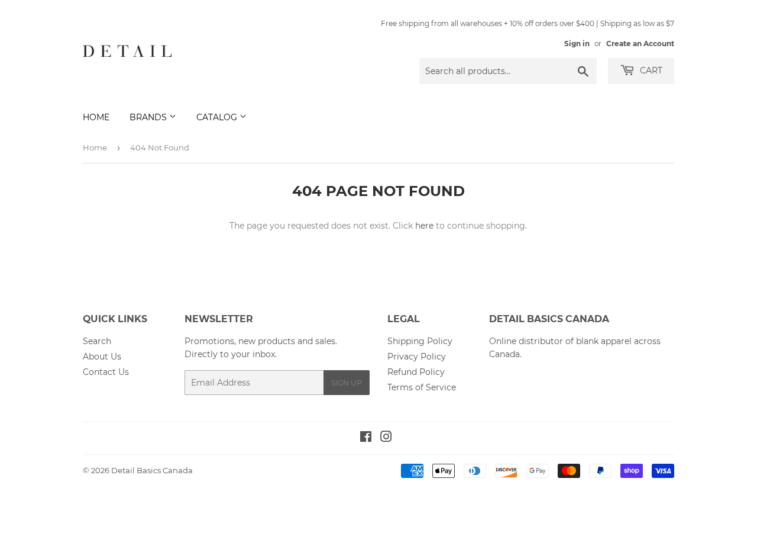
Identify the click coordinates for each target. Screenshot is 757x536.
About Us (102, 356)
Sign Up (346, 382)
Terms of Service (421, 387)
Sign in (577, 43)
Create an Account (640, 43)
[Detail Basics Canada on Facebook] (366, 438)
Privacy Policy (416, 356)
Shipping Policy (419, 341)
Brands (149, 117)
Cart (650, 70)
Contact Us (106, 372)
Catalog (218, 117)
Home (96, 117)
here (424, 225)
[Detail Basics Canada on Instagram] (386, 438)
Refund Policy (416, 372)
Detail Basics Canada (152, 470)
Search (97, 341)
